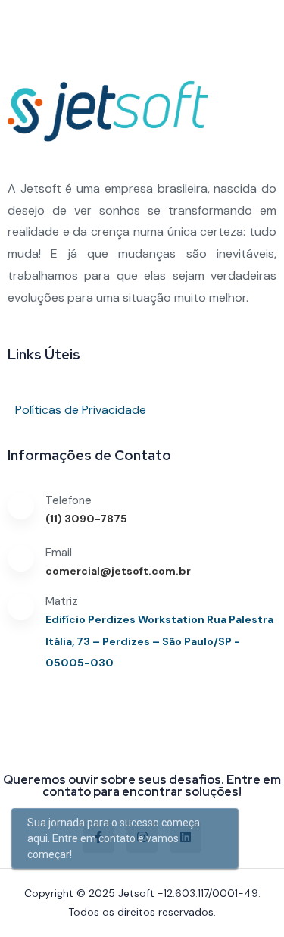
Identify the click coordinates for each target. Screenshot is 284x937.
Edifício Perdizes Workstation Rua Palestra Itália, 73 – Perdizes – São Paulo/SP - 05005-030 (159, 641)
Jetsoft (136, 893)
